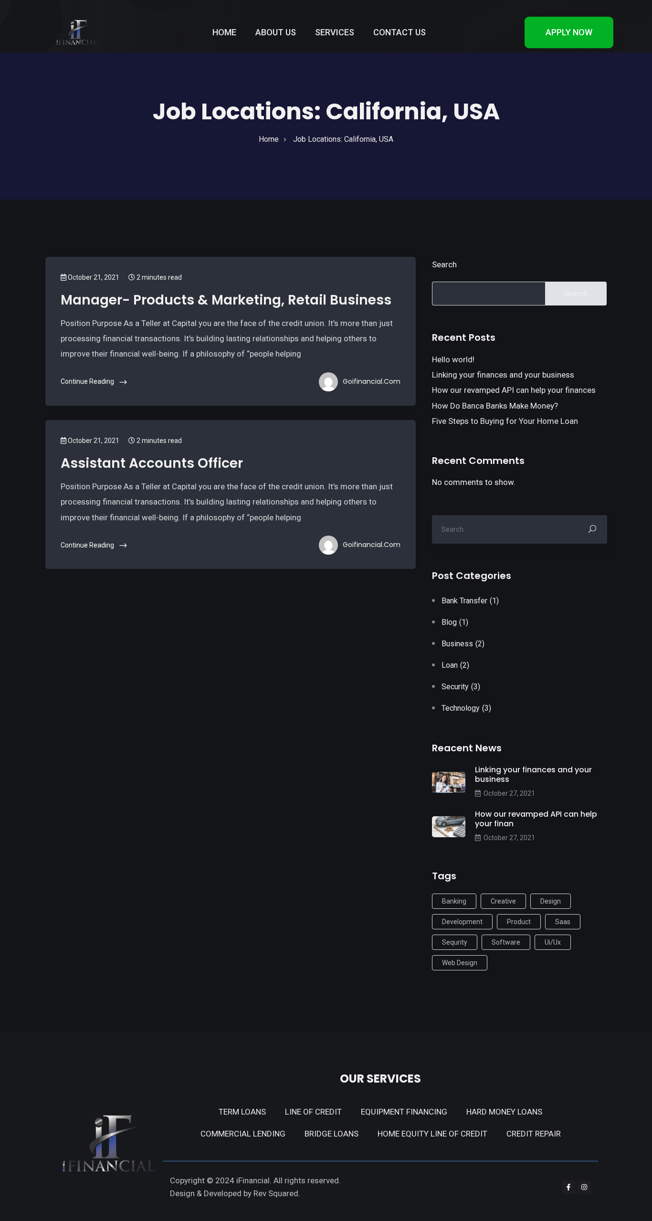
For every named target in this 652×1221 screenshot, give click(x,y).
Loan (455, 665)
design (550, 901)
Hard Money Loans (504, 1111)
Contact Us (399, 32)
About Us (275, 32)
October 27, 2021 (509, 793)
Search (444, 264)
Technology (466, 708)
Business (463, 643)
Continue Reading (88, 381)
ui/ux (553, 942)
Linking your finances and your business (503, 374)
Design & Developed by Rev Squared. (235, 1193)
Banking (454, 901)
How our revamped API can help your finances (514, 390)
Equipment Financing (404, 1111)
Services (334, 32)
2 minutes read (158, 277)
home (269, 139)
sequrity (454, 942)
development (462, 922)
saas (562, 922)
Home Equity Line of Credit (432, 1133)
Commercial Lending (242, 1133)
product (519, 922)
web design (459, 963)
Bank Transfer (470, 600)
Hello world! (453, 359)
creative (503, 901)
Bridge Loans (331, 1133)
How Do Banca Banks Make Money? (495, 406)
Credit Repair (533, 1133)
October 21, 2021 (92, 277)
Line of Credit (313, 1111)
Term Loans (242, 1111)
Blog (455, 622)
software (506, 942)
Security (461, 686)
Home (224, 32)
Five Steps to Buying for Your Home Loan (505, 421)
